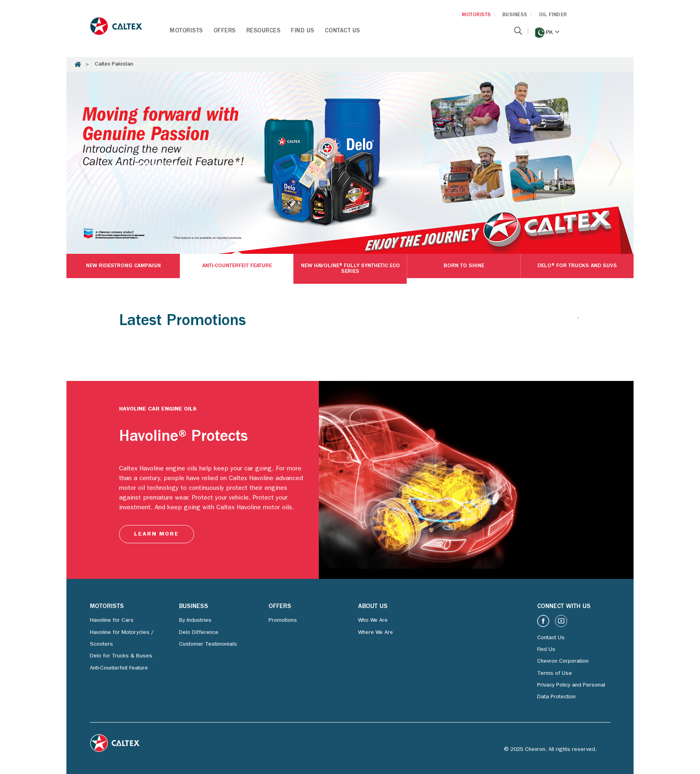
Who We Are (373, 620)
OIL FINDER (553, 15)
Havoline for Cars (112, 620)
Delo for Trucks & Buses (121, 656)
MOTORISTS (476, 15)
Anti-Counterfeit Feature (119, 668)
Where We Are (375, 633)
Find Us (302, 31)
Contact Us (342, 31)
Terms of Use (554, 673)
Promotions (283, 620)
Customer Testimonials (208, 644)
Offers (224, 31)
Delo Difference (198, 633)
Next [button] (615, 162)
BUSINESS (514, 15)
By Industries (195, 620)
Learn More (156, 165)
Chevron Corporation (563, 661)
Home (78, 64)
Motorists (186, 31)
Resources (263, 31)
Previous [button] (85, 162)
